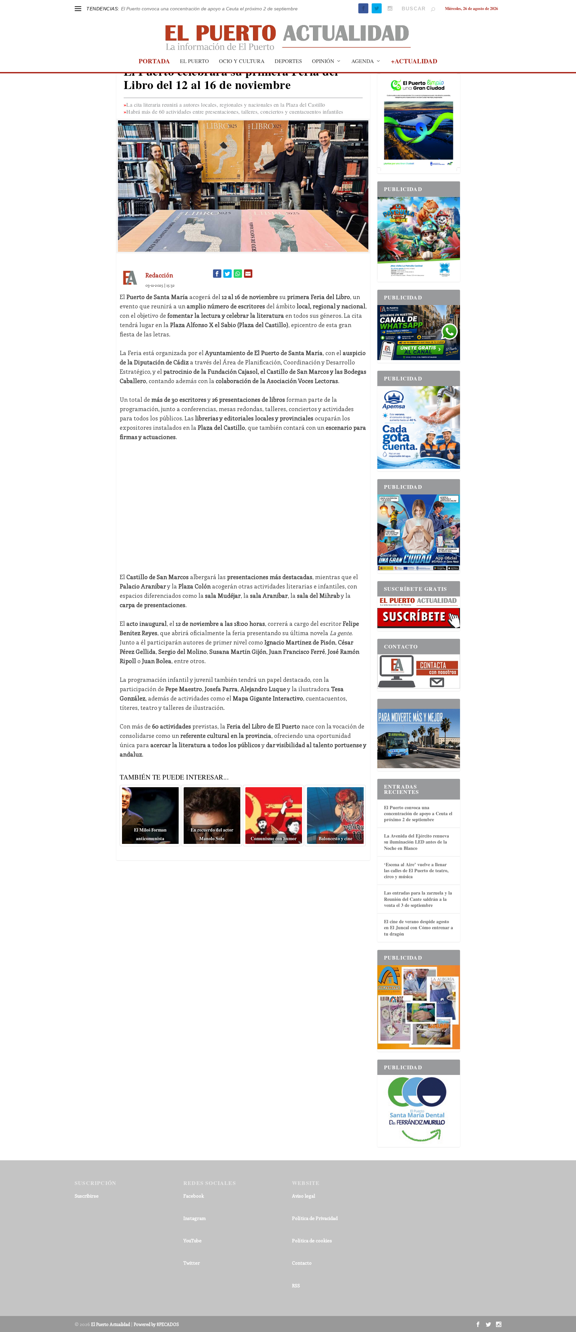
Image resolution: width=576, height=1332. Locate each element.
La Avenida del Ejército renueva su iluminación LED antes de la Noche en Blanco (416, 841)
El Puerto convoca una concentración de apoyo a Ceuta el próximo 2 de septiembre (209, 8)
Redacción (159, 275)
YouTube (192, 1240)
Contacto (302, 1263)
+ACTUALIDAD (414, 62)
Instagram (194, 1218)
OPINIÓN (323, 61)
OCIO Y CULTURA (242, 61)
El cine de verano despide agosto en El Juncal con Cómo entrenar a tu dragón (418, 927)
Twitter (191, 1263)
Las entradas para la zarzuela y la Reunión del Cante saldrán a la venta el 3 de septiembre (418, 898)
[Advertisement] (243, 506)
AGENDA (362, 61)
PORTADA (154, 62)
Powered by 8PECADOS (156, 1324)
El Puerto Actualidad (110, 1324)
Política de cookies (312, 1240)
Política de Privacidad (315, 1218)
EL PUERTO (194, 61)
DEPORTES (288, 61)
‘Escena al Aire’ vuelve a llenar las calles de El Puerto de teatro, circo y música (416, 870)
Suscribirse (87, 1196)
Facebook (193, 1196)
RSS (296, 1285)
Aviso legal (303, 1196)
